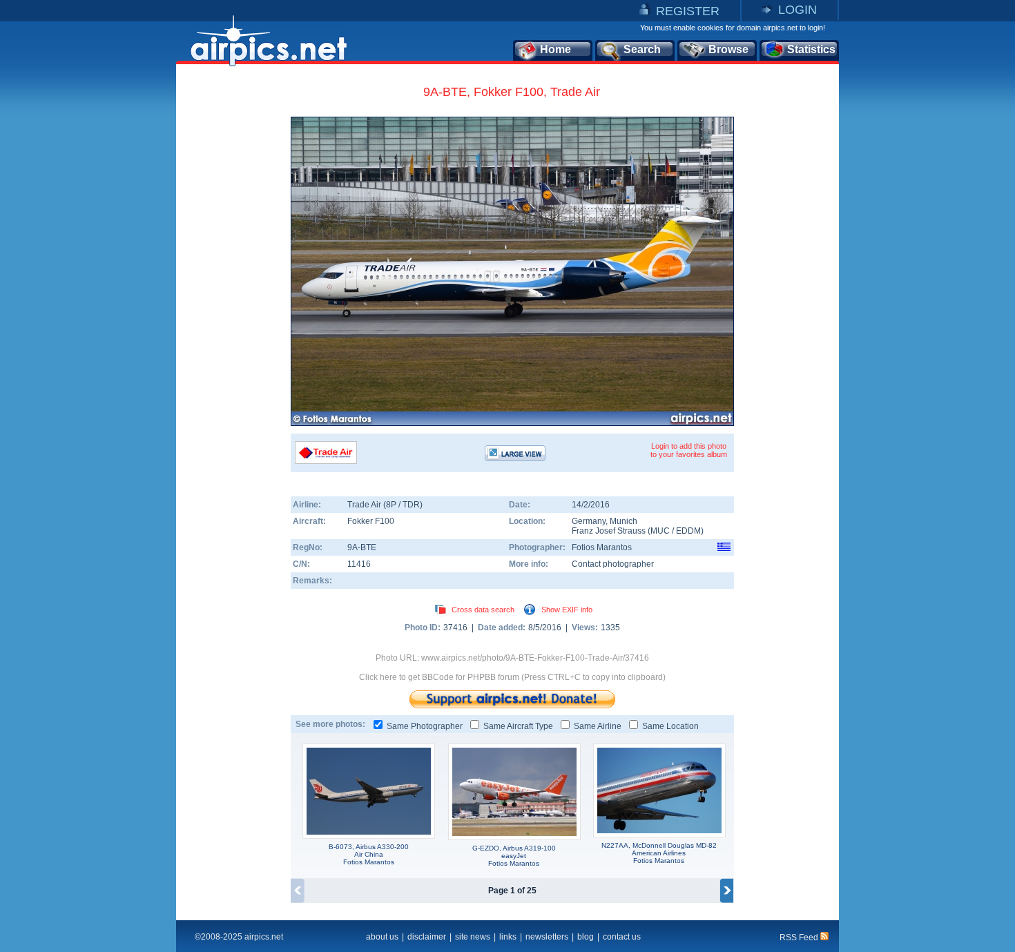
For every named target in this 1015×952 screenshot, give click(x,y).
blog (585, 937)
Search (642, 49)
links (507, 937)
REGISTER (687, 11)
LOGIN (797, 10)
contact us (622, 937)
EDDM (688, 531)
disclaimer (426, 937)
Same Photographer (425, 726)
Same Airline (598, 726)
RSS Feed (800, 937)
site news (472, 937)
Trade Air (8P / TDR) (385, 504)
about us (382, 937)
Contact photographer (613, 564)
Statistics (811, 49)
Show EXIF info (566, 609)
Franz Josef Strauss (609, 531)
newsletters (546, 937)
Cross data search (483, 609)
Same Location (670, 726)
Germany (589, 521)
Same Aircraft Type (518, 726)
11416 (359, 564)
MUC (660, 531)
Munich (623, 521)
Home (555, 49)
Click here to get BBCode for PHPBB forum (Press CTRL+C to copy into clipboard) (512, 677)
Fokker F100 (370, 521)
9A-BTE (361, 547)
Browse (728, 49)
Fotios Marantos (602, 547)
